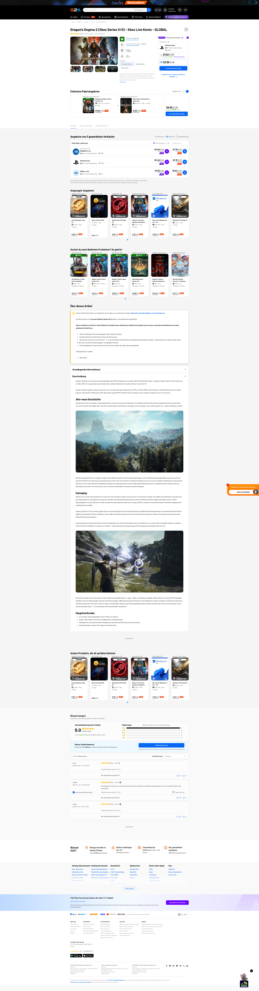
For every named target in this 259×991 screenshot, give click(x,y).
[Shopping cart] (185, 9)
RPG (92, 22)
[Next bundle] (187, 91)
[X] (183, 965)
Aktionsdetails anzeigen (77, 901)
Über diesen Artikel (101, 125)
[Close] (256, 3)
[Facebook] (166, 965)
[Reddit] (177, 965)
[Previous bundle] (184, 91)
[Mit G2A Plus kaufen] (167, 151)
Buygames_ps (85, 151)
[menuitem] (73, 17)
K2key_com (84, 171)
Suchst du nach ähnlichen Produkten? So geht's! (96, 249)
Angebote (73, 125)
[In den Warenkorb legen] (185, 151)
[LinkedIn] (187, 965)
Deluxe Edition (140, 64)
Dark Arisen (124, 68)
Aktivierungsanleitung (132, 39)
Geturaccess (170, 45)
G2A (73, 22)
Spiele (86, 22)
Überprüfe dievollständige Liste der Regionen (148, 313)
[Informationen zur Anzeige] (168, 42)
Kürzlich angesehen (85, 125)
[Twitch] (173, 965)
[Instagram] (180, 965)
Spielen (79, 22)
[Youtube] (170, 965)
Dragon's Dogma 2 (101, 22)
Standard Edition (126, 64)
